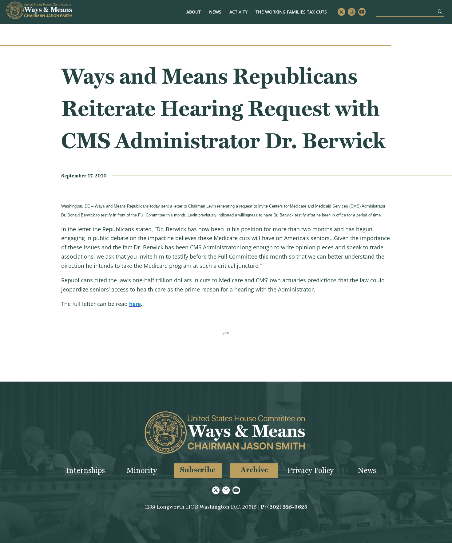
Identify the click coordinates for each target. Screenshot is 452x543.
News (215, 12)
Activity (238, 12)
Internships (85, 470)
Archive (254, 469)
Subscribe (198, 469)
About (193, 12)
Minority (141, 470)
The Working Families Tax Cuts (291, 12)
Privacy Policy (310, 470)
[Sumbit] (440, 11)
